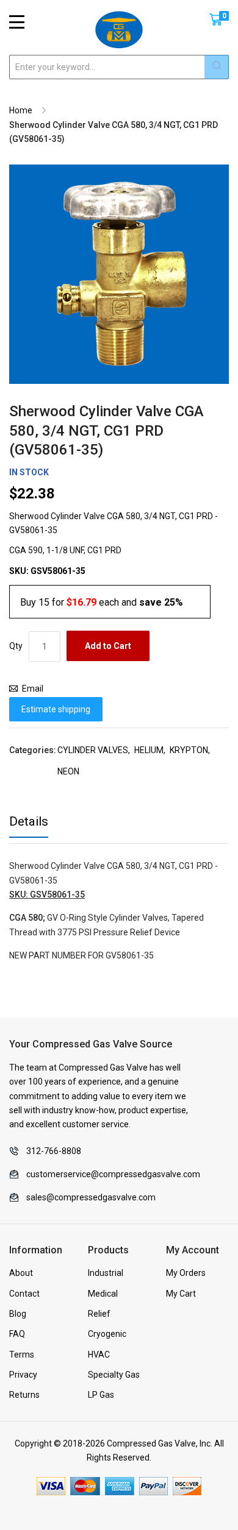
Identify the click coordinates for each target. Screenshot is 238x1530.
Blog (17, 1314)
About (21, 1273)
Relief (99, 1314)
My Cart (181, 1293)
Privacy (23, 1374)
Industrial (105, 1273)
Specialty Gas (114, 1374)
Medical (103, 1293)
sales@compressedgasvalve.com (91, 1197)
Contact (24, 1293)
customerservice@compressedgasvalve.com (113, 1174)
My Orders (186, 1273)
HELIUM (149, 750)
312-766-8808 (53, 1151)
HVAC (99, 1354)
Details (28, 821)
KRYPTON (189, 750)
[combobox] (119, 67)
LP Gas (101, 1395)
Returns (24, 1395)
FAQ (17, 1334)
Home (20, 110)
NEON (68, 771)
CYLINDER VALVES (92, 750)
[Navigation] (16, 22)
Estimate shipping (55, 709)
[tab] (28, 824)
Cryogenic (107, 1334)
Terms (21, 1354)
